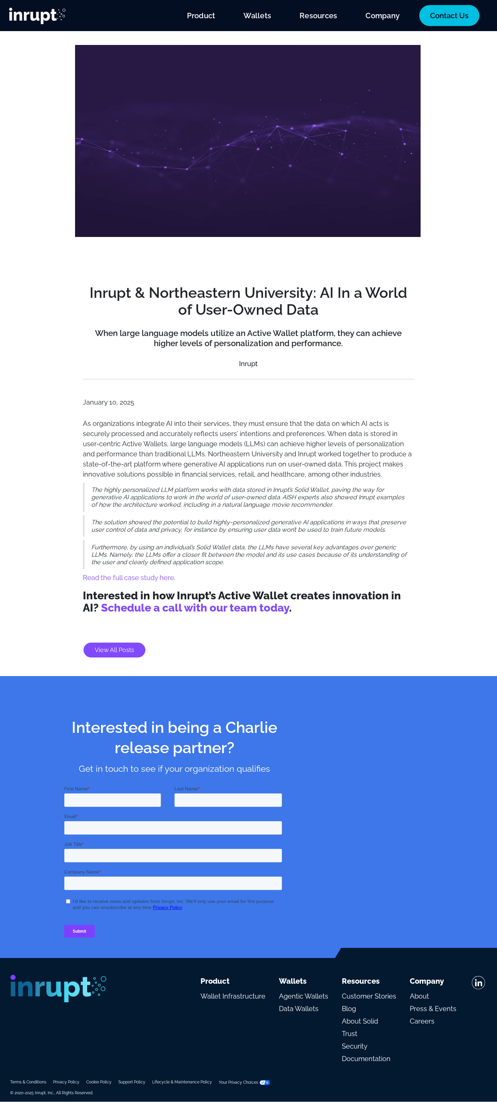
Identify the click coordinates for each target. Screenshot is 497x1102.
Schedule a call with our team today (195, 607)
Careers (422, 1021)
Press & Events (433, 1009)
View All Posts (114, 649)
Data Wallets (298, 1009)
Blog (349, 1009)
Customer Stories (369, 996)
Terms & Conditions (28, 1082)
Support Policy (131, 1082)
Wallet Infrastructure (232, 996)
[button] (201, 15)
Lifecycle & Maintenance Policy (182, 1082)
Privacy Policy (66, 1082)
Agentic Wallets (303, 996)
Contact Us (449, 15)
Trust (349, 1034)
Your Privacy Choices (239, 1082)
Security (355, 1046)
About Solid (360, 1021)
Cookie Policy (99, 1082)
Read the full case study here (128, 578)
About (419, 996)
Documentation (366, 1059)
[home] (37, 15)
